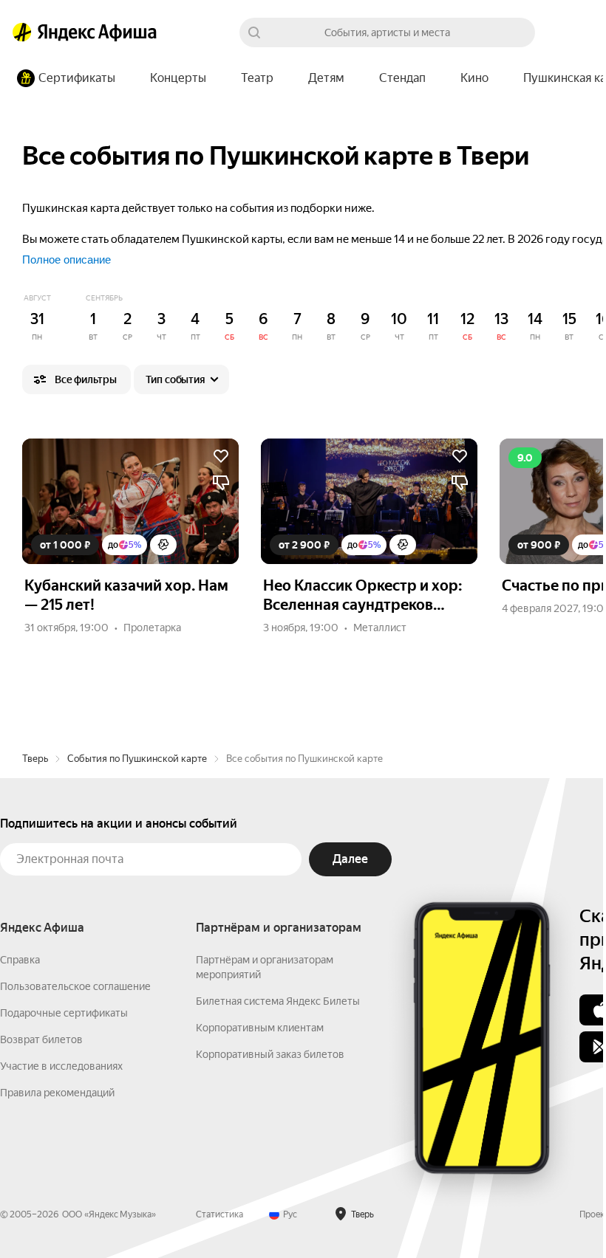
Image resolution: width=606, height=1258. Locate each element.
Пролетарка (152, 627)
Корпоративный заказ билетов (270, 1054)
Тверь (35, 758)
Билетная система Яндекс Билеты (278, 1001)
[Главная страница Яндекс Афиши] (22, 32)
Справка (20, 960)
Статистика (219, 1214)
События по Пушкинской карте (137, 758)
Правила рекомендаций (57, 1093)
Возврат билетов (41, 1039)
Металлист (379, 627)
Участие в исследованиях (61, 1066)
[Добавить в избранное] (221, 456)
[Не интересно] (221, 483)
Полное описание (66, 259)
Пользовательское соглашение (75, 986)
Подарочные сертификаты (64, 1013)
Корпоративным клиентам (260, 1028)
